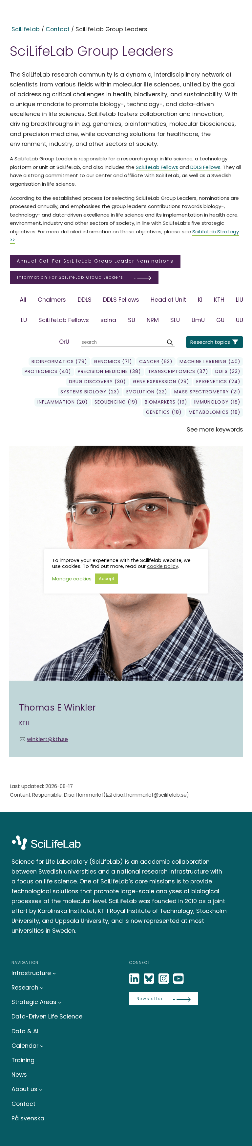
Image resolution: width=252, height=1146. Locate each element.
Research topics (210, 342)
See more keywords (215, 429)
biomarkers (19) (166, 402)
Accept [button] (106, 578)
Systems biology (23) (89, 391)
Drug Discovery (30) (97, 381)
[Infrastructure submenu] (54, 973)
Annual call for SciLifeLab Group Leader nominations (95, 261)
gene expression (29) (161, 381)
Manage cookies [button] (72, 579)
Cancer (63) (156, 361)
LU (24, 320)
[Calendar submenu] (42, 1046)
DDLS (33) (228, 371)
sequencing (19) (116, 402)
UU (239, 320)
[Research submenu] (42, 988)
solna (108, 320)
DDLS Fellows (205, 167)
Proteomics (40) (48, 371)
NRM (153, 320)
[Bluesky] (150, 979)
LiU (239, 299)
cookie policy (162, 566)
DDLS (85, 299)
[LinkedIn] (135, 979)
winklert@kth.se (47, 739)
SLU (175, 320)
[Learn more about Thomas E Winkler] (126, 601)
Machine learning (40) (210, 361)
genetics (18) (164, 412)
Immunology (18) (217, 402)
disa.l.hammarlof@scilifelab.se (149, 794)
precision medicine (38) (109, 371)
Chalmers (52, 299)
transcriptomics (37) (178, 371)
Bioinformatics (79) (59, 361)
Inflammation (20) (62, 402)
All (23, 299)
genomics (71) (113, 361)
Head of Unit (168, 299)
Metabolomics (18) (215, 412)
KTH (219, 299)
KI (200, 299)
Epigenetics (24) (218, 381)
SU (131, 320)
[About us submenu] (41, 1089)
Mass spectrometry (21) (207, 391)
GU (220, 320)
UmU (198, 320)
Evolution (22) (146, 391)
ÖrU (64, 342)
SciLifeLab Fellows (157, 167)
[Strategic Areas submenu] (60, 1002)
